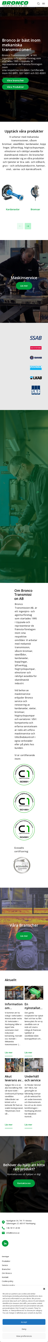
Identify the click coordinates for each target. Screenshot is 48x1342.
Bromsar (35, 209)
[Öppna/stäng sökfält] (38, 3)
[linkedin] (5, 1243)
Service (5, 1265)
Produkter (6, 1261)
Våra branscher (15, 80)
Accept (24, 1322)
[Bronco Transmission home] (15, 3)
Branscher (6, 1269)
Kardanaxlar (13, 209)
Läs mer (24, 285)
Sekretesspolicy (8, 1285)
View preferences (24, 1336)
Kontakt (5, 1277)
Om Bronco (7, 1273)
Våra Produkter (15, 86)
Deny (24, 1329)
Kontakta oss (24, 1183)
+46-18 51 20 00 (13, 1228)
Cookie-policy (7, 1281)
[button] (44, 1289)
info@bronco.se (12, 1233)
